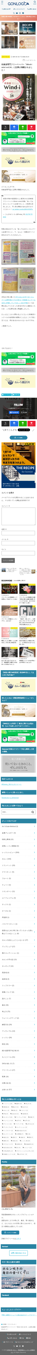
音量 (32, 1117)
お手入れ (30, 1124)
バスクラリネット (9, 924)
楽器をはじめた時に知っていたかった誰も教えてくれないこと (17, 932)
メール (4, 539)
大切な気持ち (8, 1151)
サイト (3, 549)
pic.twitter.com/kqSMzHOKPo (22, 209)
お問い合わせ (13, 1338)
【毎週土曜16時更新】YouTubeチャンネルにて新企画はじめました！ (18, 18)
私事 (5, 1076)
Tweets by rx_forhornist (10, 798)
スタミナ (24, 1110)
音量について (8, 992)
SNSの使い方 (8, 1063)
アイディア (19, 1124)
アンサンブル (8, 1031)
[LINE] (23, 13)
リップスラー (8, 985)
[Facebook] (14, 412)
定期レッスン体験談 (10, 846)
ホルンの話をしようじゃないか (15, 940)
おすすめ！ (23, 1154)
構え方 (15, 1107)
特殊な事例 (7, 839)
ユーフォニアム (9, 898)
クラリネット (8, 872)
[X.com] (14, 13)
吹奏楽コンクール (9, 1154)
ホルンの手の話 (9, 959)
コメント (5, 506)
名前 (4, 529)
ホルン (6, 859)
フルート (6, 878)
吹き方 (25, 1107)
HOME (4, 1324)
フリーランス (5, 56)
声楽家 (5, 917)
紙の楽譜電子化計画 (10, 1050)
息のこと (6, 998)
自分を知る (8, 1147)
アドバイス (8, 1124)
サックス (6, 904)
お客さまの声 (6, 9)
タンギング (7, 966)
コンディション (22, 1127)
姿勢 (14, 1137)
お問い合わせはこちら (18, 1253)
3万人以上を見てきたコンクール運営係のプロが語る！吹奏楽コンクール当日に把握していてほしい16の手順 (18, 300)
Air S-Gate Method (10, 826)
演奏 (23, 1137)
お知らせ (7, 1089)
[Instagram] (20, 13)
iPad (6, 1114)
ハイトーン (8, 1103)
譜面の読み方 (21, 1130)
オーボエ (6, 911)
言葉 (14, 1141)
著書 (29, 1338)
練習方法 (7, 1024)
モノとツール (8, 1057)
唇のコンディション (10, 953)
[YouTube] (17, 13)
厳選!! (19, 1103)
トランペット (8, 865)
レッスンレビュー (10, 852)
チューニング (8, 1120)
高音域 (5, 972)
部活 (5, 1044)
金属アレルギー (9, 833)
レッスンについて (20, 9)
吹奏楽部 (29, 1144)
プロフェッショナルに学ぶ (25, 1151)
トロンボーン (8, 891)
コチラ (18, 1238)
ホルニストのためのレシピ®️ (26, 1342)
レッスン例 (25, 1141)
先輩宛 (19, 1144)
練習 (6, 1141)
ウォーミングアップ (10, 1018)
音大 (18, 1147)
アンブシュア (8, 946)
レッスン (7, 1037)
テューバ (6, 885)
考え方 (6, 1011)
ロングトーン (8, 1134)
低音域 (5, 979)
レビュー (28, 1147)
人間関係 (20, 1134)
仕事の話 (16, 394)
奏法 (5, 1005)
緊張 (31, 1137)
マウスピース (8, 1144)
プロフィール (9, 1342)
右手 (27, 1120)
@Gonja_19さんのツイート (11, 784)
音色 (15, 1110)
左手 (19, 1120)
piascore (15, 1114)
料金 (22, 1338)
